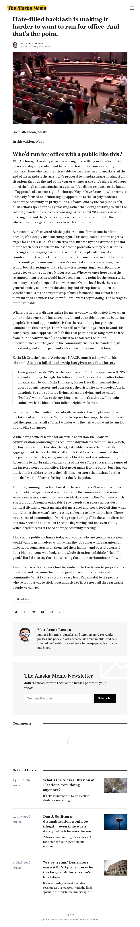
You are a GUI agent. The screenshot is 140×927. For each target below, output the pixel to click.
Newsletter (23, 599)
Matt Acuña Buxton (31, 43)
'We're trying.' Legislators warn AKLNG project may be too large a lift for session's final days (68, 869)
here (62, 447)
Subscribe (104, 698)
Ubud (96, 919)
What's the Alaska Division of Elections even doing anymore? (68, 785)
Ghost (87, 919)
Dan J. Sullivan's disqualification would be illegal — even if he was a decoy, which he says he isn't (68, 824)
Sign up (70, 914)
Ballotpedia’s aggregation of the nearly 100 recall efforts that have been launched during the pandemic (68, 452)
